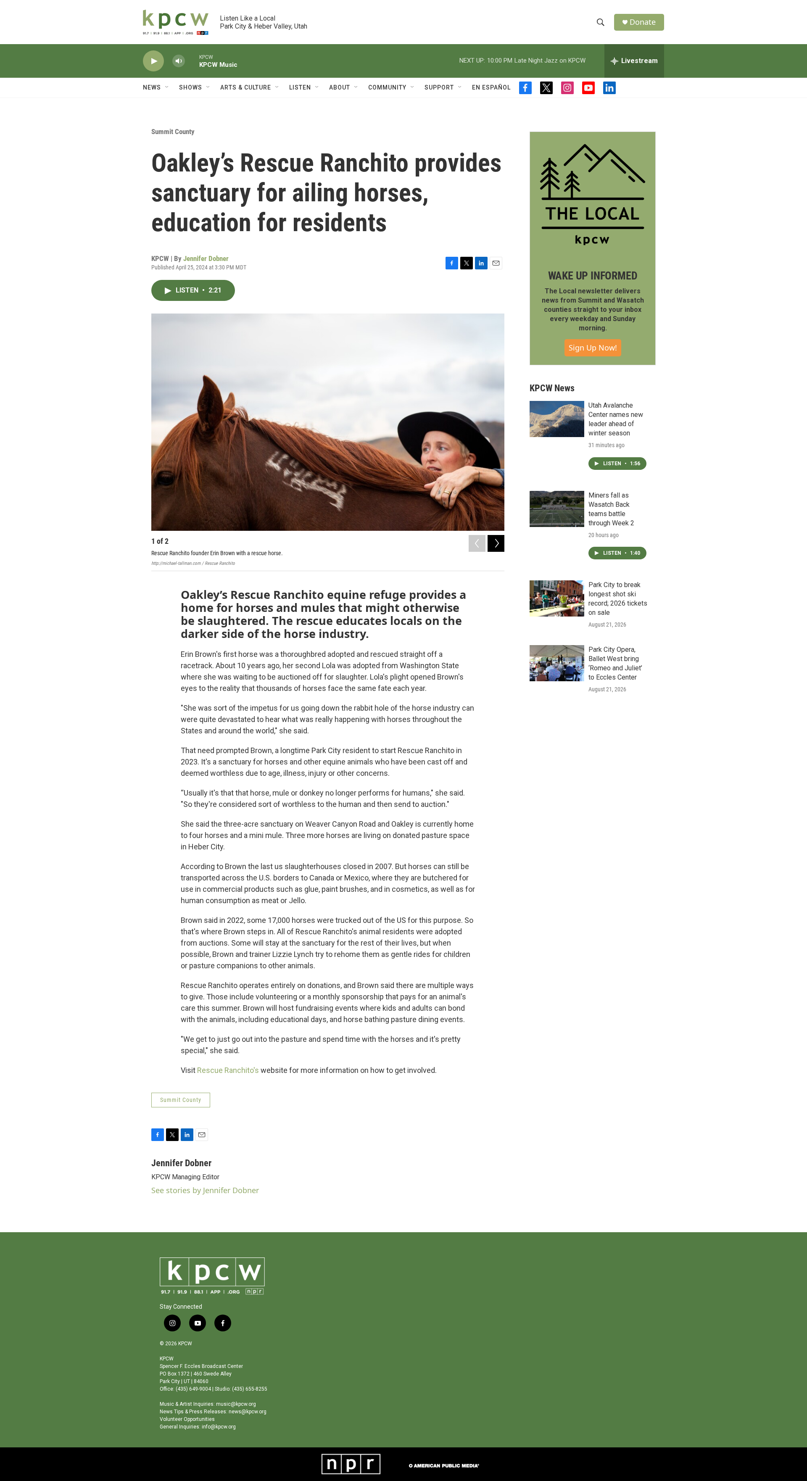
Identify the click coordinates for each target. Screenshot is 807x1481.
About (339, 87)
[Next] (496, 543)
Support (439, 87)
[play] (153, 61)
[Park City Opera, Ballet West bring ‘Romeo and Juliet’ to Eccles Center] (557, 663)
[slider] (192, 60)
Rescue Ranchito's (228, 1070)
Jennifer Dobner (206, 258)
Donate (643, 22)
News (152, 87)
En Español (491, 87)
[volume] (178, 61)
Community (387, 87)
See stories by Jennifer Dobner (205, 1190)
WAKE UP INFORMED (593, 275)
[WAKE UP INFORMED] (592, 194)
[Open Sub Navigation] (167, 87)
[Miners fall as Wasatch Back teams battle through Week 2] (557, 509)
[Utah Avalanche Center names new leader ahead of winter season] (557, 419)
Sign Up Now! (593, 348)
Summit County (173, 131)
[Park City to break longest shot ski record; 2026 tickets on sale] (557, 598)
